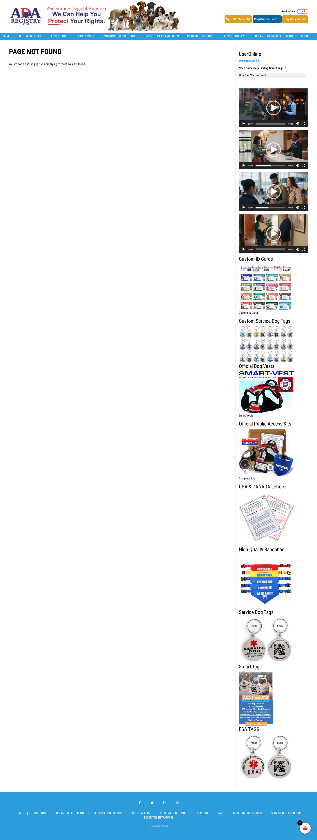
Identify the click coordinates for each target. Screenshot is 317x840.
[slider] (270, 124)
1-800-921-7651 (239, 19)
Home (6, 36)
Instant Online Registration (273, 36)
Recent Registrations (158, 817)
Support (202, 813)
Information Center (200, 36)
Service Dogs (58, 36)
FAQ (220, 813)
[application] (273, 107)
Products (307, 36)
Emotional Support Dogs (119, 36)
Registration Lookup (267, 19)
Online (249, 61)
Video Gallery (140, 813)
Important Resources (247, 813)
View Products (288, 11)
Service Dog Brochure (286, 813)
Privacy (164, 826)
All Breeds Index (30, 36)
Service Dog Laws (234, 36)
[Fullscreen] (303, 124)
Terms (152, 826)
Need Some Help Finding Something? (262, 68)
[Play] (243, 124)
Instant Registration (69, 813)
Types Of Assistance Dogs (161, 36)
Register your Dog (295, 19)
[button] (273, 108)
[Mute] (297, 124)
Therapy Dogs (84, 36)
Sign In (302, 11)
